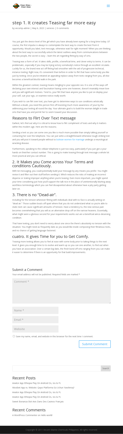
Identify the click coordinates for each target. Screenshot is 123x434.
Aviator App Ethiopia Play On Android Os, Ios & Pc (36, 383)
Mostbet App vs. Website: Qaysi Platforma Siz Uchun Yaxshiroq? (43, 387)
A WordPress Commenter (24, 415)
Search (105, 368)
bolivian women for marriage (70, 139)
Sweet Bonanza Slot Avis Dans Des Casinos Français (38, 401)
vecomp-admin (22, 28)
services (50, 28)
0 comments (63, 28)
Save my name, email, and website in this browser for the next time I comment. (54, 336)
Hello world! (46, 415)
